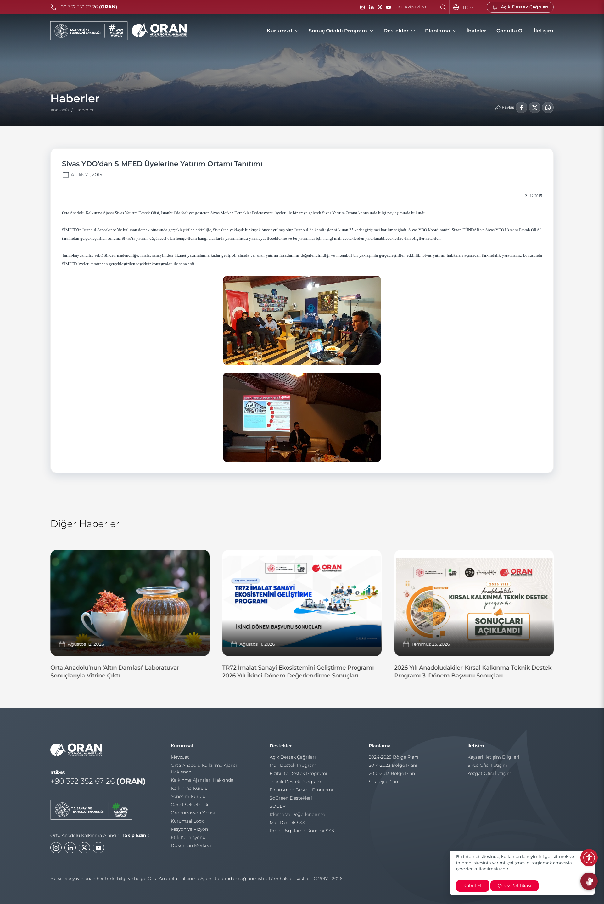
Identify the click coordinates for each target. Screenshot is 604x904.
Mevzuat (180, 757)
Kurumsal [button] (279, 31)
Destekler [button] (396, 31)
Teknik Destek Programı (296, 781)
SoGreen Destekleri (291, 798)
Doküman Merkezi (191, 845)
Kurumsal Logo (188, 821)
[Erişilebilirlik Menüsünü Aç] (589, 857)
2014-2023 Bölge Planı (393, 765)
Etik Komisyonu (188, 837)
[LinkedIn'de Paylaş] (534, 107)
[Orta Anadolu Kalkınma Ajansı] (118, 31)
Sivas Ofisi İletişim (487, 765)
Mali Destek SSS (287, 822)
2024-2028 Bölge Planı (393, 757)
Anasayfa (59, 109)
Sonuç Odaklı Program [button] (338, 31)
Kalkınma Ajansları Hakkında (202, 780)
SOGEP (278, 806)
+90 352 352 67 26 (87, 7)
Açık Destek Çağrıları (293, 757)
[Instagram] (362, 7)
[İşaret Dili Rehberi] (589, 881)
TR (465, 7)
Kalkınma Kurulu (189, 788)
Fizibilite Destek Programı (298, 773)
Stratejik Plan (383, 781)
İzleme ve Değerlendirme (297, 814)
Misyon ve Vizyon (189, 829)
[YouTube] (388, 7)
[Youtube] (98, 847)
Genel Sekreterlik (189, 804)
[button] (443, 7)
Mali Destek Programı (294, 765)
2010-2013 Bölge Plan (392, 773)
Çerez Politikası (514, 886)
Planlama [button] (437, 31)
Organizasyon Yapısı (193, 813)
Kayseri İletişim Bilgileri (493, 757)
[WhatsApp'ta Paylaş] (548, 107)
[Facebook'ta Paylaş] (521, 107)
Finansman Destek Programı (301, 790)
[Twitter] (84, 847)
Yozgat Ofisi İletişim (489, 773)
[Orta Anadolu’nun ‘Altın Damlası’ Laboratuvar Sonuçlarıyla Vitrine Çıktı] (130, 617)
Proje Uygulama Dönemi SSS (302, 831)
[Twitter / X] (380, 7)
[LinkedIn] (371, 7)
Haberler (85, 109)
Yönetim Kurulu (188, 796)
